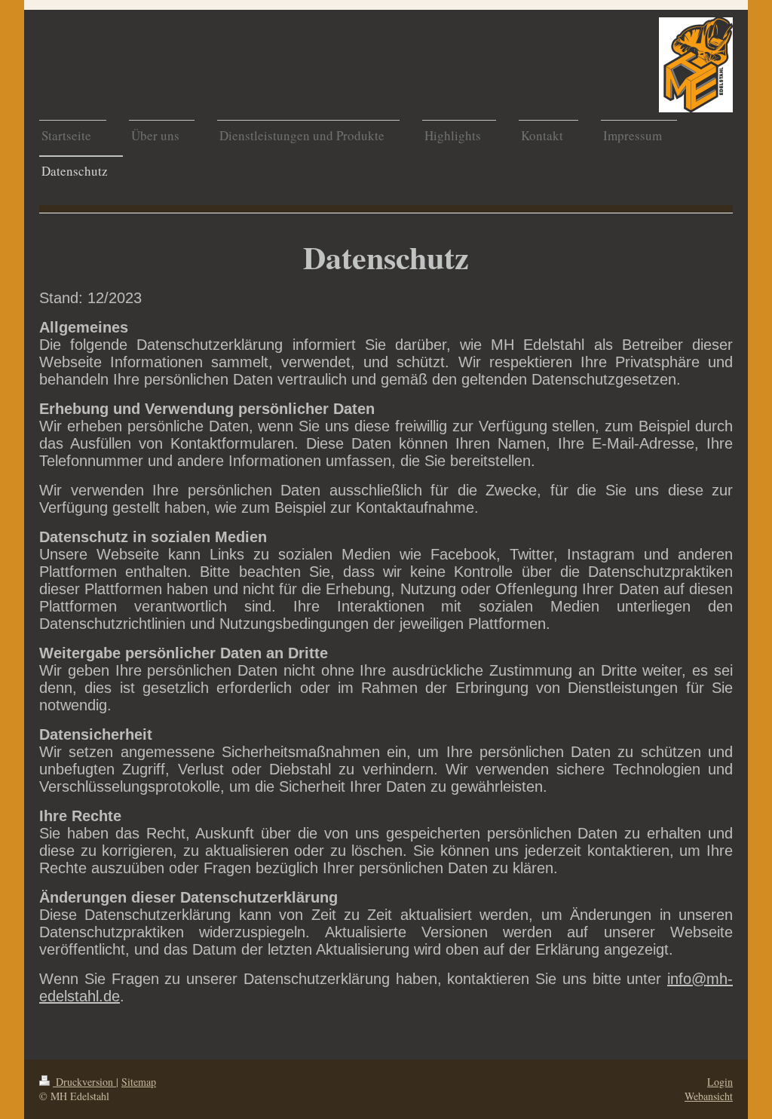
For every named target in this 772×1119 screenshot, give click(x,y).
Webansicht (709, 1096)
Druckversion (84, 1082)
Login (720, 1082)
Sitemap (138, 1082)
